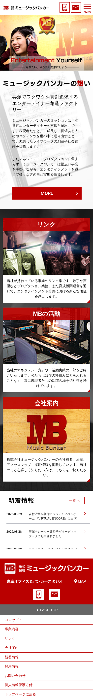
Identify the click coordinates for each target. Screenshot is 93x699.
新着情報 (12, 657)
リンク (10, 638)
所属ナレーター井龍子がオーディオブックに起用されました (52, 534)
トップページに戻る (20, 694)
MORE (47, 193)
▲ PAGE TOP (47, 610)
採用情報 (12, 666)
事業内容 (12, 629)
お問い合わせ (15, 675)
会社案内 (12, 647)
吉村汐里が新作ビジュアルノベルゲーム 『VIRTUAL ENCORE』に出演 (53, 516)
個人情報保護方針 (18, 685)
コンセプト (13, 620)
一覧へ (74, 500)
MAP (82, 581)
